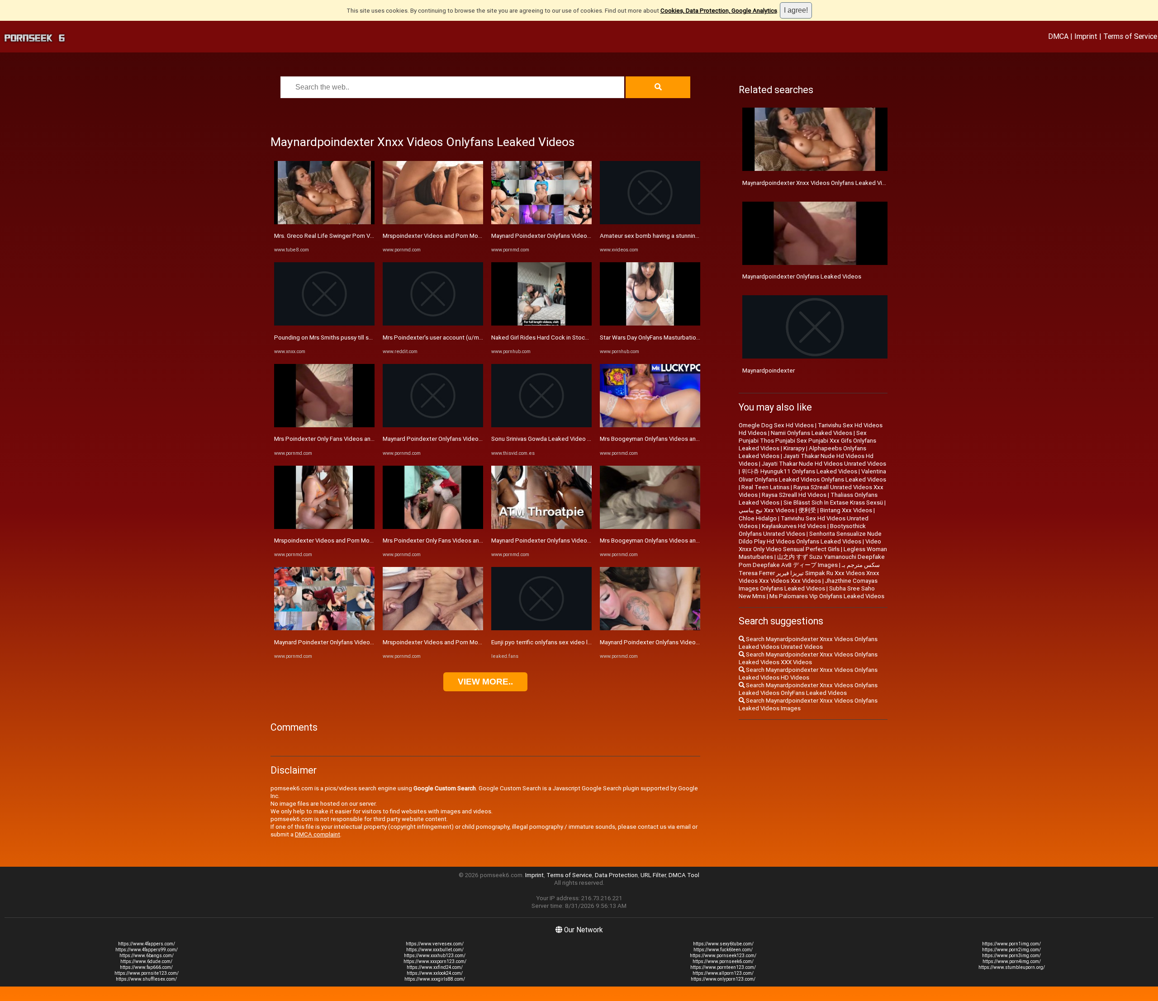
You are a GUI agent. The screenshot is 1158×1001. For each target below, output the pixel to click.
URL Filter (653, 875)
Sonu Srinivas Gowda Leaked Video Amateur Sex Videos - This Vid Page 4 (590, 439)
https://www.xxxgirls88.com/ (434, 979)
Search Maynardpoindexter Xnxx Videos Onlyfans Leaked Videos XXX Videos (808, 658)
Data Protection (616, 875)
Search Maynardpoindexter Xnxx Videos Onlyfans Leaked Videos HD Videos (808, 673)
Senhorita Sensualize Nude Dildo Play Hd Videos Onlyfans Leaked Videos (810, 537)
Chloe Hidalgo (758, 518)
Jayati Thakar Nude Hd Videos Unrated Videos (824, 463)
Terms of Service (1130, 36)
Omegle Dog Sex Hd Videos (776, 425)
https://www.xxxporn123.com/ (434, 961)
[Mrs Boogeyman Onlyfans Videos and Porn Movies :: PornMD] (650, 425)
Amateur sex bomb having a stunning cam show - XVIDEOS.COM (685, 236)
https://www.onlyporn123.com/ (723, 979)
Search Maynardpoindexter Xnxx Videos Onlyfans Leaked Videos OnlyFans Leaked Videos (808, 689)
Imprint (1085, 36)
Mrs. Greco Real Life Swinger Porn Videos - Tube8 (341, 236)
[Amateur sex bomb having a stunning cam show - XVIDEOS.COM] (650, 222)
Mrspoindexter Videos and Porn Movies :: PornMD (341, 540)
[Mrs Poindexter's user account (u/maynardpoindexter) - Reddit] (433, 323)
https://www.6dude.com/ (146, 961)
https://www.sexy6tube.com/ (723, 944)
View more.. (485, 681)
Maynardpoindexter (768, 370)
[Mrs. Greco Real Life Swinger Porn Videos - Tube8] (324, 222)
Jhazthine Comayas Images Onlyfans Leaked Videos (808, 584)
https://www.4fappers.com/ (146, 944)
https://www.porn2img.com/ (1011, 950)
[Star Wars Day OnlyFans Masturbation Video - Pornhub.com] (650, 323)
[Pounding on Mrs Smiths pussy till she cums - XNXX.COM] (324, 323)
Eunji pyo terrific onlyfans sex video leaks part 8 (554, 642)
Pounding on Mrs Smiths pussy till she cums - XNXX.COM (349, 337)
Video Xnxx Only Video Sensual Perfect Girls (810, 545)
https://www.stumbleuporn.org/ (1011, 967)
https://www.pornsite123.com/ (146, 973)
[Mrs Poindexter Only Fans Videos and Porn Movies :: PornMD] (324, 425)
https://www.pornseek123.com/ (723, 956)
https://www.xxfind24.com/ (435, 967)
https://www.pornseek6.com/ (723, 961)
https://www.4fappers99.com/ (146, 950)
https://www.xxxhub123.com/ (434, 956)
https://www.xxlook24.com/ (435, 973)
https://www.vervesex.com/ (435, 944)
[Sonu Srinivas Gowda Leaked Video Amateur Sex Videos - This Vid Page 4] (541, 425)
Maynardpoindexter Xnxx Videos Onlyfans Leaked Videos (819, 183)
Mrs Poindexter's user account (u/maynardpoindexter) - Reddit (467, 337)
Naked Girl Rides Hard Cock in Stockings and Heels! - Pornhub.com (580, 337)
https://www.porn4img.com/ (1011, 961)
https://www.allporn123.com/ (723, 973)
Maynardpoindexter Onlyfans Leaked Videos (801, 276)
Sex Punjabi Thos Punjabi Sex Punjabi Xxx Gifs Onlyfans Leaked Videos (807, 440)
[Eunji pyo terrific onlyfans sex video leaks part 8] (541, 628)
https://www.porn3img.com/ (1011, 956)
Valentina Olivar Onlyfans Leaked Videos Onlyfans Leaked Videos (812, 475)
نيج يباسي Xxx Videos (766, 510)
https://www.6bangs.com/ (146, 956)
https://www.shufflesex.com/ (146, 979)
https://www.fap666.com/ (146, 967)
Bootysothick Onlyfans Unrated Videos (802, 530)
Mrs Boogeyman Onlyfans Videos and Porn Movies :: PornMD (680, 439)
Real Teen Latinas (765, 487)
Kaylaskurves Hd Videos (794, 526)
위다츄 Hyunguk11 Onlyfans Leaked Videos (799, 471)
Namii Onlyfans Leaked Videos (811, 433)
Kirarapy (794, 448)
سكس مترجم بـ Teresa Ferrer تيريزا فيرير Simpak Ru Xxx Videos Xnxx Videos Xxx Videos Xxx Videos (809, 573)
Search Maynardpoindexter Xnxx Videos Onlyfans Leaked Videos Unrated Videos (808, 643)
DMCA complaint (317, 834)
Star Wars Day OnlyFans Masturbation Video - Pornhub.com (678, 337)
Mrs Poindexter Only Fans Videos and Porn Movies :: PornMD (355, 439)
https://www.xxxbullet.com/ (435, 950)
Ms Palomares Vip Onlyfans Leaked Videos (826, 596)
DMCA (1058, 36)
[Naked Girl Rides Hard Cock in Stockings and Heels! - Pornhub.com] (541, 323)
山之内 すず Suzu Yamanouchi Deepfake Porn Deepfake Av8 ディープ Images (812, 561)
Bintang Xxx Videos (846, 510)
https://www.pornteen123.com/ (723, 967)
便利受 (807, 510)
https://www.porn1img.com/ (1011, 944)
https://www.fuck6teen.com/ (723, 950)
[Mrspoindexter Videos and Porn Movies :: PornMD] (324, 527)
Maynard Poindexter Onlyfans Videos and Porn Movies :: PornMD (360, 642)
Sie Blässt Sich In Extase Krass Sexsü (833, 502)
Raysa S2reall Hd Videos (794, 495)
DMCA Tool (684, 875)
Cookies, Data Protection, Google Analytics (718, 10)
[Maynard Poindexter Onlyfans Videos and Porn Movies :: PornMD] (324, 628)
